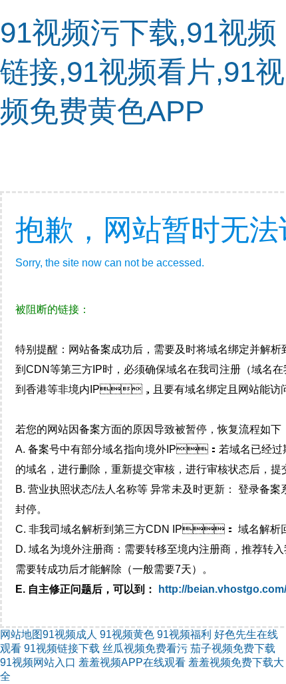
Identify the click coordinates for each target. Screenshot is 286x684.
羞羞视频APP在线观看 (132, 662)
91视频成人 (70, 634)
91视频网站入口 (38, 662)
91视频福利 (184, 634)
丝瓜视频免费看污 (145, 648)
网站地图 (21, 634)
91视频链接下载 (62, 648)
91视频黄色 (127, 634)
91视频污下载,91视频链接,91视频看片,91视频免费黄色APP (142, 71)
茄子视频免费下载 (232, 648)
